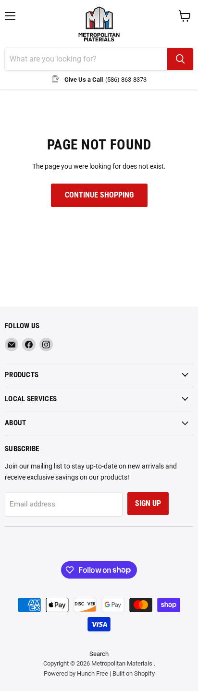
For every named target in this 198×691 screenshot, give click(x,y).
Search (99, 653)
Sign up (148, 503)
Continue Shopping (99, 194)
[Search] (180, 59)
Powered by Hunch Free (76, 673)
